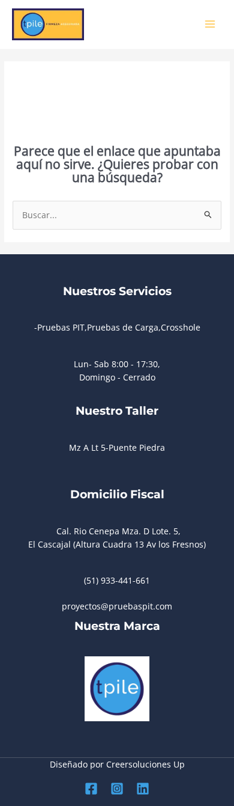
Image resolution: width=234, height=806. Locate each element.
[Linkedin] (142, 788)
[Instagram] (117, 788)
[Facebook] (91, 788)
